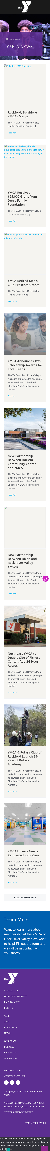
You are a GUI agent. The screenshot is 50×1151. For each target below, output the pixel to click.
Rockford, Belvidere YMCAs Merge (22, 114)
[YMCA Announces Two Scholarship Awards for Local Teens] (25, 334)
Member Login (13, 1070)
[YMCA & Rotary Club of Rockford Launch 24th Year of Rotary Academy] (25, 725)
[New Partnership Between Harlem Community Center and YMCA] (25, 429)
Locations (10, 1027)
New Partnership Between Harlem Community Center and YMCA (22, 462)
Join (6, 1021)
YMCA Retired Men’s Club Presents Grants (23, 283)
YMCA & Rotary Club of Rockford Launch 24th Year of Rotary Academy (24, 758)
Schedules (10, 1058)
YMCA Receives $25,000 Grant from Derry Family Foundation (22, 198)
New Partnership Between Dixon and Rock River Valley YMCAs (22, 561)
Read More (12, 133)
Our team (10, 1041)
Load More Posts (25, 897)
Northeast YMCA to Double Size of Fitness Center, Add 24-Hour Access (24, 659)
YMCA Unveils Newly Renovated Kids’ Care (23, 853)
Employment (12, 1002)
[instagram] (12, 1082)
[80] (25, 2)
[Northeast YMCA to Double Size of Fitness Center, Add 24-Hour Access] (25, 626)
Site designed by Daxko (18, 1112)
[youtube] (18, 1082)
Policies (9, 1047)
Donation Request (15, 996)
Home (9, 39)
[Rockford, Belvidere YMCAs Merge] (25, 85)
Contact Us (11, 990)
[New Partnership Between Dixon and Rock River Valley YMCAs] (25, 527)
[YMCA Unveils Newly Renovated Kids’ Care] (25, 824)
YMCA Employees (35, 1123)
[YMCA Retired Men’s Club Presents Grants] (25, 253)
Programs (10, 1052)
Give (7, 1016)
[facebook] (6, 1082)
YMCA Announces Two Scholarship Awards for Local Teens (25, 365)
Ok (8, 1149)
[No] (11, 1149)
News (7, 1033)
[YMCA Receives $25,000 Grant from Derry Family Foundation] (25, 165)
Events (8, 1008)
